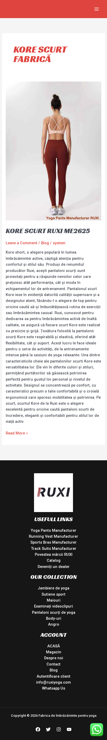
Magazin (53, 652)
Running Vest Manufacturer (53, 536)
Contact (53, 664)
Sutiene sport (53, 594)
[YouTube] (69, 729)
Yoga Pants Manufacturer (53, 530)
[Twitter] (48, 729)
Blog (45, 243)
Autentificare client (53, 676)
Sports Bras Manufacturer (53, 542)
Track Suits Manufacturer (53, 548)
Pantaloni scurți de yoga (53, 612)
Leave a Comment (21, 243)
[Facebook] (38, 729)
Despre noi (53, 658)
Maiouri (54, 600)
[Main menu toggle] (96, 9)
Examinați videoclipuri (53, 606)
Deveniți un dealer (54, 566)
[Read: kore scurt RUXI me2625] (53, 150)
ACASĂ (53, 646)
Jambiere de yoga (53, 588)
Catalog (54, 560)
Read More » (17, 432)
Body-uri (53, 618)
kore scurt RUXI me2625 (48, 230)
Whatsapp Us (53, 688)
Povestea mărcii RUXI (53, 554)
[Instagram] (58, 729)
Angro (53, 624)
